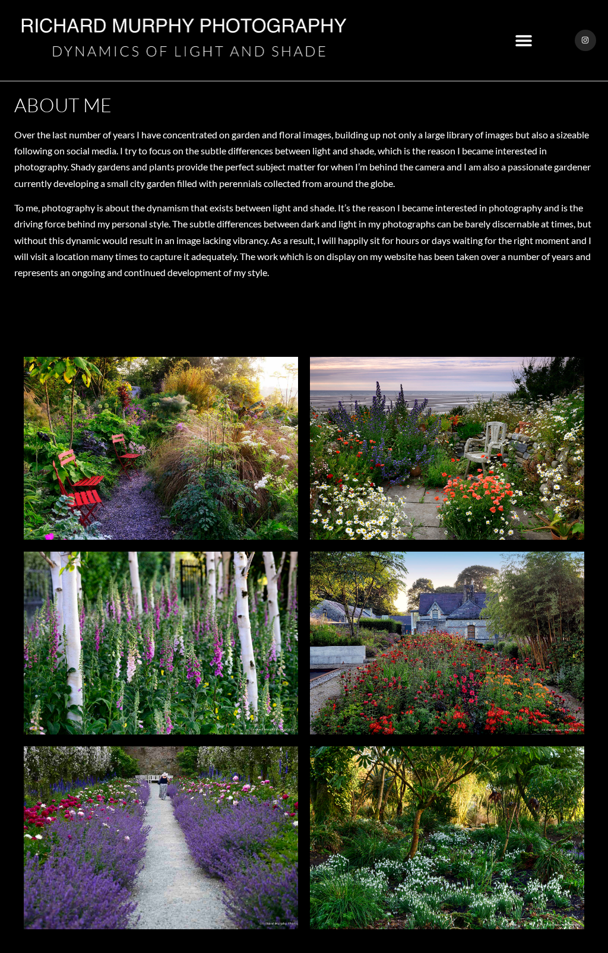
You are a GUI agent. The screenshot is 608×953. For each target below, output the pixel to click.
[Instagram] (585, 40)
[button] (524, 40)
